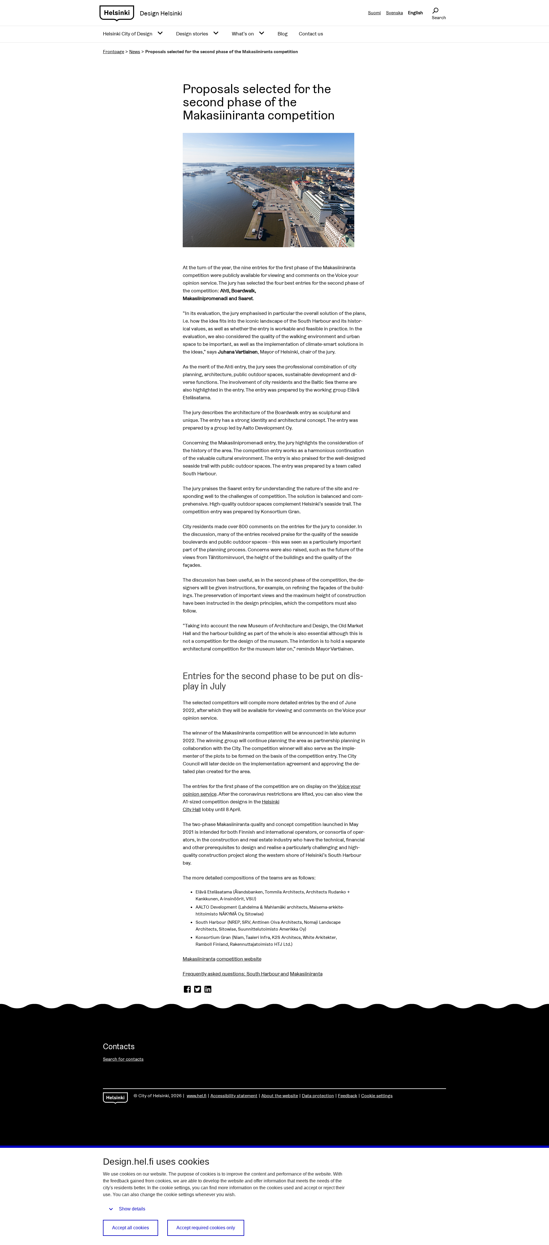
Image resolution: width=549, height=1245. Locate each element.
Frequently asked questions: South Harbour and (236, 973)
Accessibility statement (233, 1096)
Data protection (318, 1096)
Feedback (347, 1096)
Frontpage (113, 52)
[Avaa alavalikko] (160, 33)
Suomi (374, 13)
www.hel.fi (196, 1096)
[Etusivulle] (117, 13)
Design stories (192, 33)
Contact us (311, 33)
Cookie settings (377, 1096)
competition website (238, 958)
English (415, 13)
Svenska (394, 13)
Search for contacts (123, 1059)
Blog (283, 33)
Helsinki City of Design (127, 33)
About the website (279, 1096)
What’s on (243, 33)
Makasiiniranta (199, 958)
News (134, 52)
